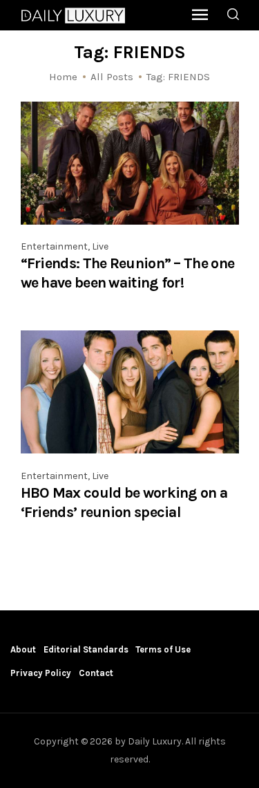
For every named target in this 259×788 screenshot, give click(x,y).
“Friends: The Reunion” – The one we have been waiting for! (128, 272)
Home (63, 77)
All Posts (111, 77)
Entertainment (54, 246)
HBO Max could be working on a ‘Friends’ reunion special (124, 502)
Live (100, 246)
